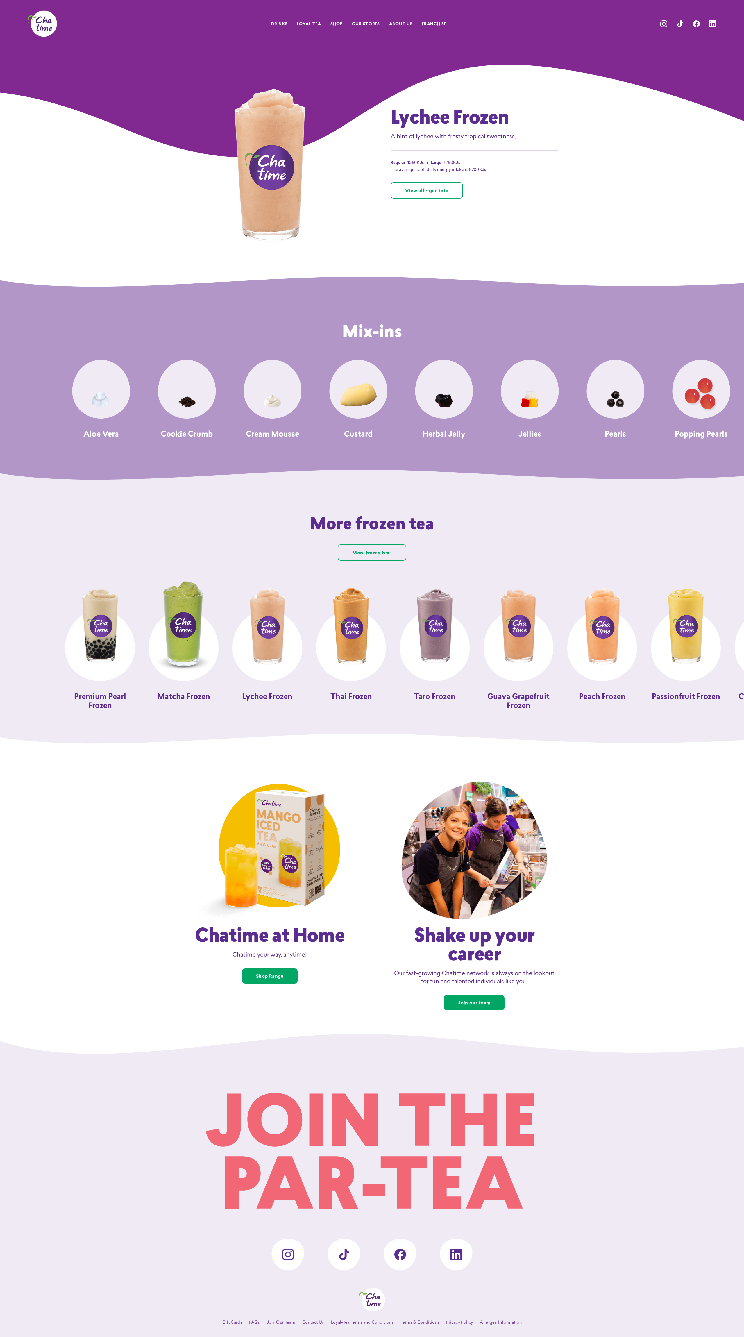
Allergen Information (501, 1322)
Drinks (279, 24)
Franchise (434, 24)
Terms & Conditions (419, 1322)
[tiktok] (680, 23)
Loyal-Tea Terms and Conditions (362, 1322)
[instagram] (663, 23)
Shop (336, 24)
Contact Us (313, 1322)
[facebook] (696, 23)
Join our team (474, 1003)
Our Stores (366, 24)
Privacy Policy (459, 1322)
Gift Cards (232, 1322)
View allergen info (426, 191)
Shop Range (270, 976)
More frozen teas (371, 553)
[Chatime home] (42, 23)
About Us (401, 24)
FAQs (254, 1322)
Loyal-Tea (309, 24)
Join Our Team (281, 1322)
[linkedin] (712, 23)
